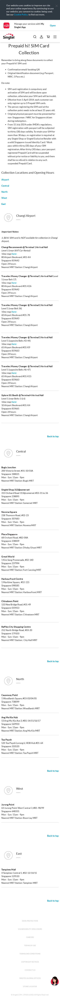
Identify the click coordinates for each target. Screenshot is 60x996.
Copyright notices (30, 962)
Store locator (30, 986)
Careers (30, 937)
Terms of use (30, 945)
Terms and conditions (30, 954)
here (13, 254)
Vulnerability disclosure (30, 929)
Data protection (30, 921)
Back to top (53, 436)
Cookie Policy (21, 14)
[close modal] (57, 4)
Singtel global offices (30, 978)
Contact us (30, 970)
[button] (57, 5)
